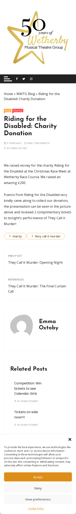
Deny (38, 488)
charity (17, 236)
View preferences (37, 499)
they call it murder (48, 236)
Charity (17, 110)
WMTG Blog (25, 94)
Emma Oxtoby (18, 148)
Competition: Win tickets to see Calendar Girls (28, 388)
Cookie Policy (36, 508)
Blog (7, 110)
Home (8, 94)
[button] (70, 439)
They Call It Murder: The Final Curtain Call (37, 289)
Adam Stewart (29, 401)
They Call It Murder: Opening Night (35, 262)
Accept (38, 477)
